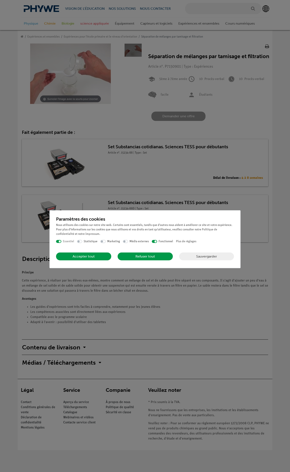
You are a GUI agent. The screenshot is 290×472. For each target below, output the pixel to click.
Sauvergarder (206, 256)
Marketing (113, 241)
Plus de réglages (186, 241)
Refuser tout (145, 256)
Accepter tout (84, 256)
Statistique (90, 241)
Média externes (139, 241)
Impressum (92, 234)
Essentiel (68, 241)
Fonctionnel (166, 241)
